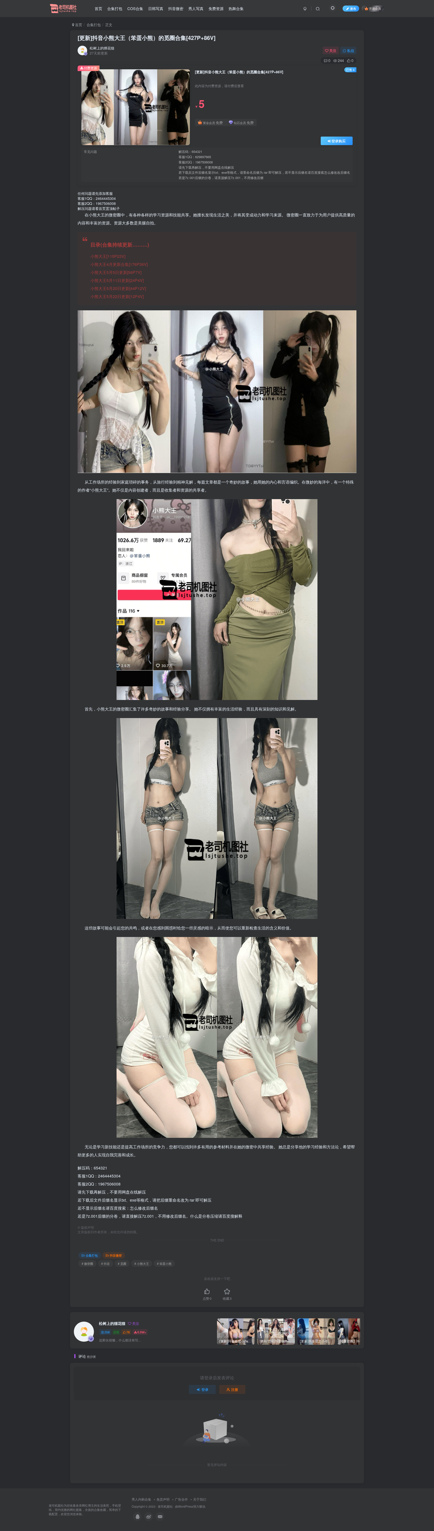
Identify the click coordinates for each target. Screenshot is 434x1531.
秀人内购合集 (141, 1499)
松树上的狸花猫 (102, 47)
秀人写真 (195, 8)
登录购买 (339, 140)
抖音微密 (175, 8)
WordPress (185, 1506)
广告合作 (181, 1499)
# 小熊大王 (141, 1263)
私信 (350, 50)
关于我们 (199, 1499)
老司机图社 (165, 1506)
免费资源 (216, 8)
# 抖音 (105, 1263)
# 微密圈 (87, 1263)
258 (107, 1332)
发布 (353, 8)
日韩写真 (155, 8)
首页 (98, 8)
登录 (204, 1389)
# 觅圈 (122, 1263)
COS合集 (135, 8)
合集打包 (114, 8)
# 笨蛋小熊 (164, 1263)
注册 (234, 1389)
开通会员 (375, 8)
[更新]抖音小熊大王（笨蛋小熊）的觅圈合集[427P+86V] (146, 38)
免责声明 (163, 1499)
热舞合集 (236, 8)
